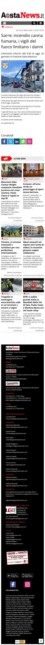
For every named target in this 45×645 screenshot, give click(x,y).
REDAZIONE (10, 393)
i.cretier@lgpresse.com (13, 539)
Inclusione (29, 179)
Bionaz (9, 272)
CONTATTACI (10, 489)
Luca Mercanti (25, 30)
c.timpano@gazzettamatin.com (16, 452)
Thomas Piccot (30, 275)
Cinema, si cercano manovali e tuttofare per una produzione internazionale (11, 247)
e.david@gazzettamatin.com (15, 440)
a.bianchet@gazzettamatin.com (16, 427)
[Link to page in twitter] (11, 141)
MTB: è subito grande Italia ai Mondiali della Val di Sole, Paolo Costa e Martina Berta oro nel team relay (33, 303)
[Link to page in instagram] (29, 141)
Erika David (9, 275)
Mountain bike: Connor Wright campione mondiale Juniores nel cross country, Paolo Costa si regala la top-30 (11, 190)
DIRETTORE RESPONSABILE (15, 414)
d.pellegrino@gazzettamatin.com (17, 446)
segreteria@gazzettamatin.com (20, 400)
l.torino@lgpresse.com (13, 535)
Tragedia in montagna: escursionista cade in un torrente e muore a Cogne (11, 302)
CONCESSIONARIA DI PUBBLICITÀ (17, 505)
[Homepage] (4, 23)
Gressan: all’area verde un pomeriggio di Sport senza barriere (33, 188)
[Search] (34, 23)
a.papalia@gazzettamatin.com (16, 458)
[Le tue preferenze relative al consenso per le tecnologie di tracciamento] (41, 641)
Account (8, 530)
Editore (8, 362)
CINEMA (5, 239)
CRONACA (28, 239)
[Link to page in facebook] (4, 141)
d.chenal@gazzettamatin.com (16, 433)
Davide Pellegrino (16, 218)
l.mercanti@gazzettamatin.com (16, 419)
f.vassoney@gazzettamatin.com (17, 471)
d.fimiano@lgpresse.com (14, 544)
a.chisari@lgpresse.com (18, 527)
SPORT (5, 179)
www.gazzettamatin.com (14, 358)
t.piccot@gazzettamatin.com (15, 465)
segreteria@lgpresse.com (18, 518)
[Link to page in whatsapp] (23, 141)
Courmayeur (17, 272)
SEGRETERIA (10, 475)
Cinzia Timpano (38, 218)
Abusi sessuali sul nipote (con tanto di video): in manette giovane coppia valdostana (33, 247)
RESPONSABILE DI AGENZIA (15, 522)
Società (36, 179)
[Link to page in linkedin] (17, 141)
